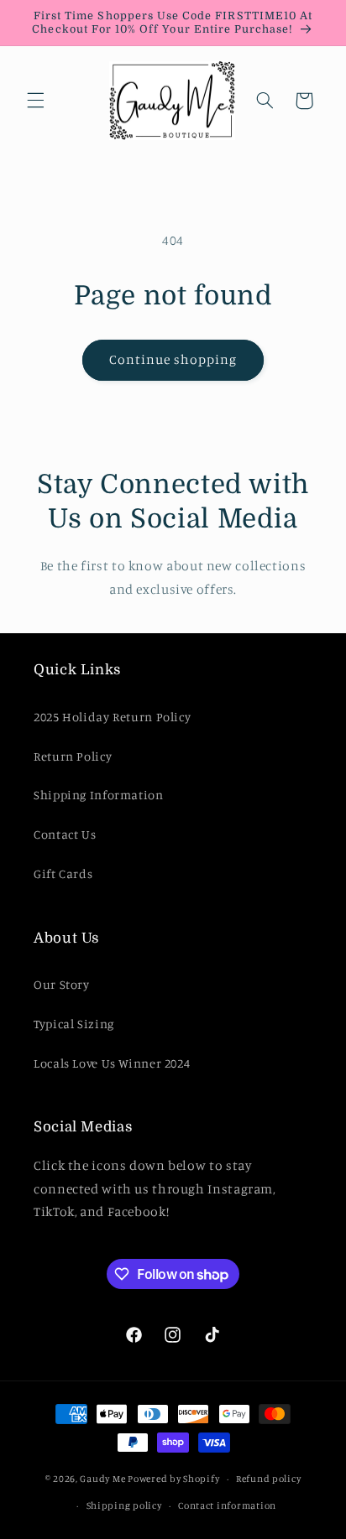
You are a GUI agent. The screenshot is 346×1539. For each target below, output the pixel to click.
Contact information (227, 1505)
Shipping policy (124, 1505)
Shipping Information (99, 795)
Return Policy (73, 756)
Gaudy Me (102, 1478)
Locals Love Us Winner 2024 (112, 1063)
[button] (35, 100)
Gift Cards (63, 873)
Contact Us (65, 834)
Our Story (62, 984)
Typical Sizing (74, 1023)
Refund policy (268, 1478)
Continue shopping (173, 359)
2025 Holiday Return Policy (112, 717)
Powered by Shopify (173, 1478)
